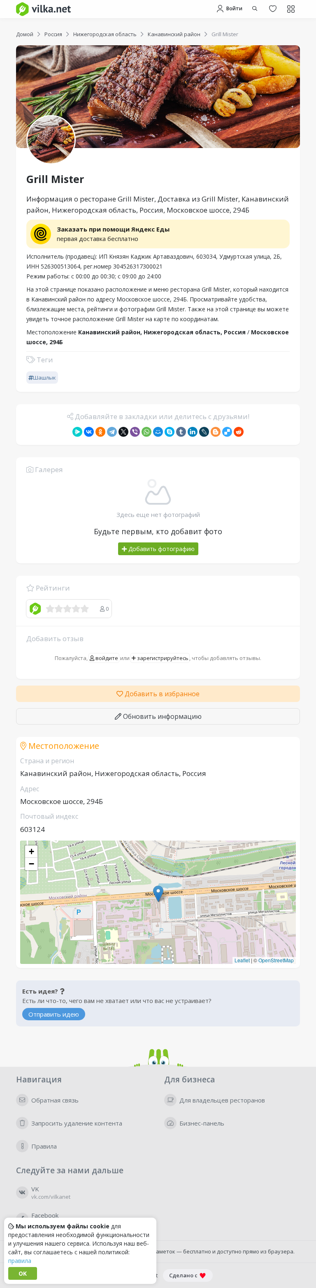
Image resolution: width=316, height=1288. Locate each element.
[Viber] (135, 432)
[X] (123, 432)
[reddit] (239, 432)
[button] (158, 893)
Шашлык (44, 377)
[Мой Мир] (158, 432)
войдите (106, 658)
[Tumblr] (181, 432)
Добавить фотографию (161, 549)
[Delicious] (227, 432)
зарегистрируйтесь (162, 658)
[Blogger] (216, 432)
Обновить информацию (161, 716)
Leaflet (242, 960)
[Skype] (169, 432)
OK (23, 1273)
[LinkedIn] (193, 432)
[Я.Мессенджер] (77, 432)
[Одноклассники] (100, 432)
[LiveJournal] (204, 432)
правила (19, 1261)
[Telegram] (112, 432)
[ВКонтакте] (89, 432)
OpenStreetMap (276, 960)
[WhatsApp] (146, 432)
